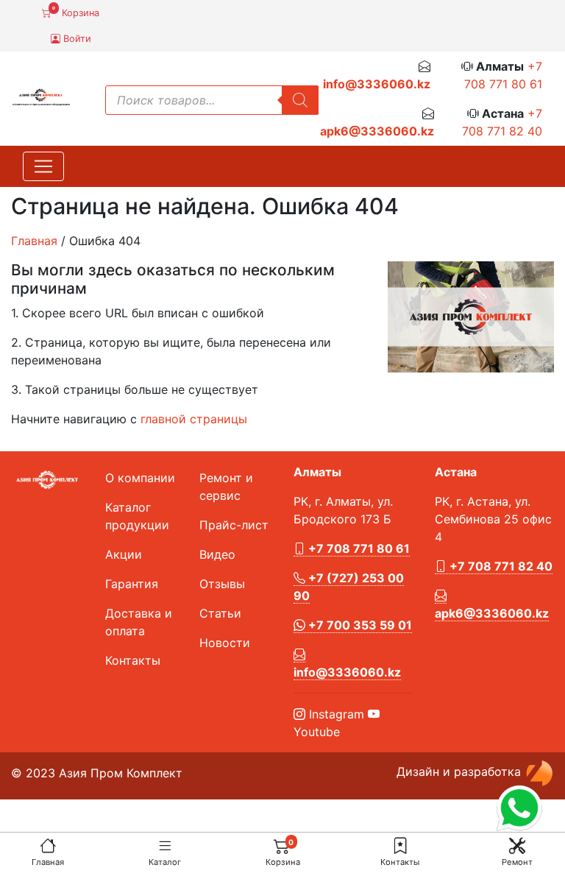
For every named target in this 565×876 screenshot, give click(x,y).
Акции (123, 554)
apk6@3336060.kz (377, 131)
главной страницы (194, 418)
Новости (224, 642)
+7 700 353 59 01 (358, 625)
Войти (75, 38)
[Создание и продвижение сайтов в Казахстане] (539, 771)
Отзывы (222, 583)
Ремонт (517, 862)
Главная (48, 862)
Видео (217, 554)
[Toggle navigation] (43, 166)
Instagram (334, 714)
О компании (140, 477)
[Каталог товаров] (165, 845)
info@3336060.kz (376, 84)
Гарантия (131, 583)
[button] (400, 845)
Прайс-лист (234, 525)
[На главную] (48, 845)
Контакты (399, 862)
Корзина (75, 11)
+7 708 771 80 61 (357, 548)
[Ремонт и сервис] (517, 845)
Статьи (220, 613)
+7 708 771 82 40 (499, 566)
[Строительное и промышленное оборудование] (41, 95)
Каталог (165, 862)
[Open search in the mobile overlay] (212, 100)
